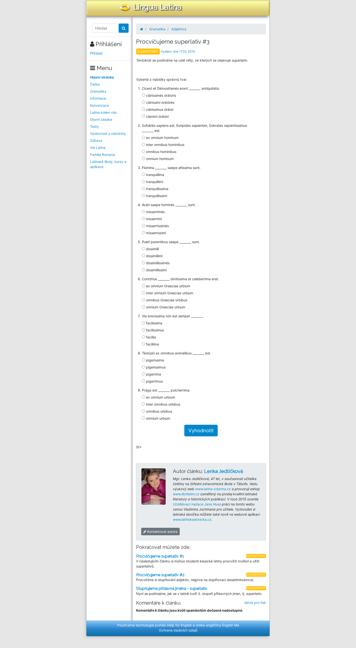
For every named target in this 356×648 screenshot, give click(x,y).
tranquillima (154, 175)
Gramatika (98, 91)
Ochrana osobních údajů (178, 630)
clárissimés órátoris (160, 95)
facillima (152, 344)
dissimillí (152, 249)
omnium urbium (157, 418)
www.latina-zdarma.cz (213, 489)
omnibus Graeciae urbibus (166, 300)
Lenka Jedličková (223, 471)
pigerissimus (155, 367)
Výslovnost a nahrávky (108, 133)
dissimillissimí (156, 270)
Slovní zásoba (101, 119)
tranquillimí (154, 182)
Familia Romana (102, 154)
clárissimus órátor (159, 109)
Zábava (96, 140)
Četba (95, 84)
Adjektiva (178, 29)
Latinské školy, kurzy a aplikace (108, 164)
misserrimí (153, 219)
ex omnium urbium (160, 397)
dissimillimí (154, 256)
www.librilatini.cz (186, 494)
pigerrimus (154, 381)
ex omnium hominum (161, 138)
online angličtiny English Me (217, 625)
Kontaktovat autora (162, 531)
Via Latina (98, 147)
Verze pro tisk (255, 602)
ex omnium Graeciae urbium (167, 286)
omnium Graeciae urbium (165, 307)
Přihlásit (96, 53)
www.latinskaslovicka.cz (192, 519)
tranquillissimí (156, 196)
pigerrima (153, 374)
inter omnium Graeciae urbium (169, 293)
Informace (98, 98)
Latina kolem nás (103, 112)
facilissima (153, 323)
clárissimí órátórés (159, 102)
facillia (150, 337)
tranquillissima (156, 189)
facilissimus (154, 330)
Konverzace (99, 105)
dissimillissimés (157, 263)
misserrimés (155, 212)
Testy (94, 126)
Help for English (179, 625)
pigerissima (154, 360)
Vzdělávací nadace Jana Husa (197, 504)
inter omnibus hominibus (164, 145)
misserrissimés (157, 226)
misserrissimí (155, 233)
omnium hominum (159, 159)
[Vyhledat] (124, 28)
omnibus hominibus (160, 152)
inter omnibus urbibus (162, 404)
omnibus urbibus (158, 411)
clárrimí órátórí (157, 116)
